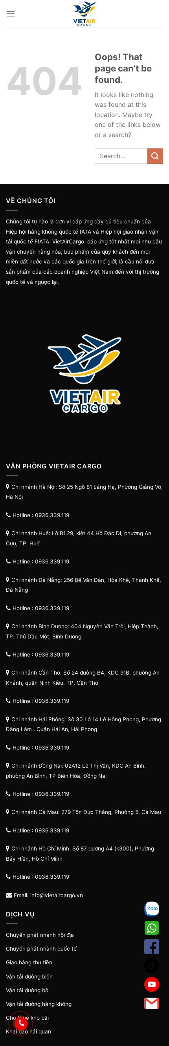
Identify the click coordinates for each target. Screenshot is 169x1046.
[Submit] (155, 156)
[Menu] (10, 13)
